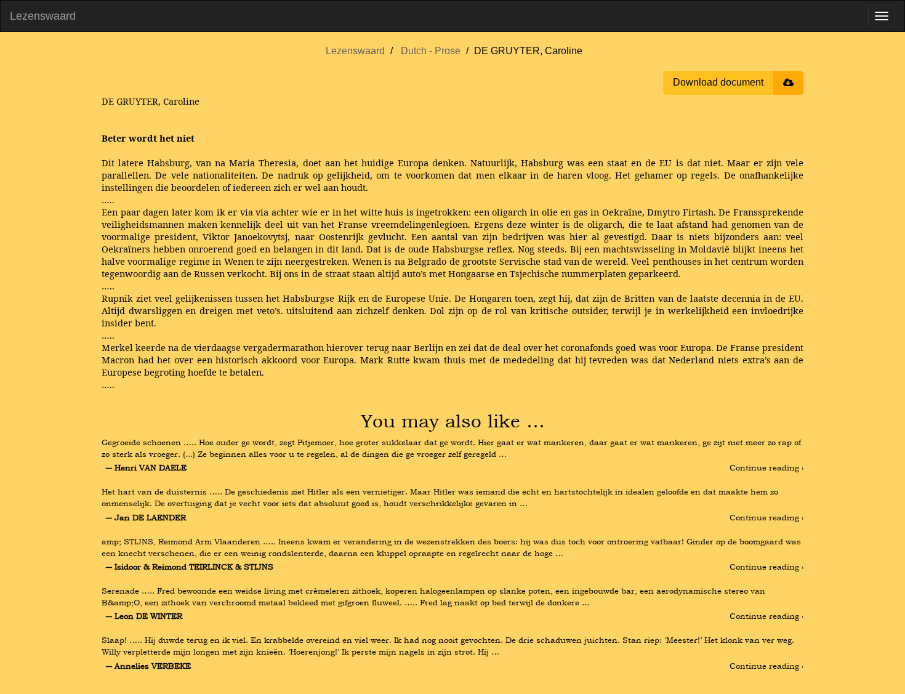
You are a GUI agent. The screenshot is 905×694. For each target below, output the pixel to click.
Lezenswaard (43, 16)
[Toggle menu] (881, 16)
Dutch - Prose (431, 51)
